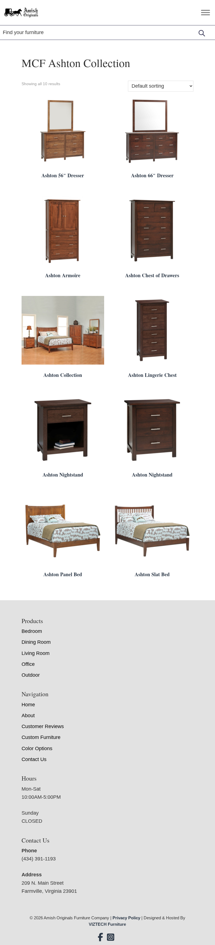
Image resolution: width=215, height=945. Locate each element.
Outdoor (31, 675)
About (28, 715)
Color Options (37, 748)
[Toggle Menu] (205, 12)
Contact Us (34, 759)
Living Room (36, 653)
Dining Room (36, 642)
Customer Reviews (43, 726)
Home (28, 704)
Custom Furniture (41, 737)
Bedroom (32, 631)
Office (28, 664)
